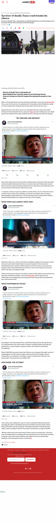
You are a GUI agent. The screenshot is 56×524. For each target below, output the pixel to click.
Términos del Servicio (33, 450)
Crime (7, 442)
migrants (33, 112)
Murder (13, 442)
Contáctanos (24, 450)
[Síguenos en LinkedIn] (30, 468)
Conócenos (17, 450)
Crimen (10, 442)
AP (31, 438)
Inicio (2, 13)
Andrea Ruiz (6, 24)
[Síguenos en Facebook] (25, 468)
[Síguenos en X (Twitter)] (28, 468)
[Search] (7, 2)
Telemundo (31, 275)
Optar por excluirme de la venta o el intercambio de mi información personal (28, 472)
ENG (53, 3)
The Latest (7, 13)
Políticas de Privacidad (44, 450)
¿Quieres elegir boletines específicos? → (19, 463)
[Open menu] (3, 2)
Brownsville (50, 102)
